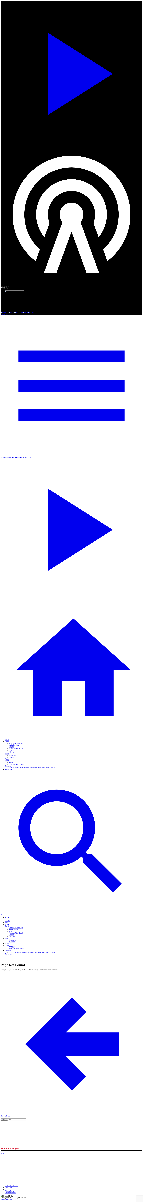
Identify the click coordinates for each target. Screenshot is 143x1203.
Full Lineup (12, 752)
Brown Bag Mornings (16, 743)
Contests (8, 766)
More (2, 1153)
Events (7, 761)
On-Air (7, 741)
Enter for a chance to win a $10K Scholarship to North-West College (32, 768)
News (7, 740)
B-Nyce (11, 747)
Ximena (11, 750)
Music (7, 754)
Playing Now (5, 314)
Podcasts (12, 757)
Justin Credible (14, 745)
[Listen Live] (71, 72)
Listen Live (12, 755)
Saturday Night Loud (16, 748)
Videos (7, 759)
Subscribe (8, 769)
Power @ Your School (16, 764)
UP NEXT (12, 762)
